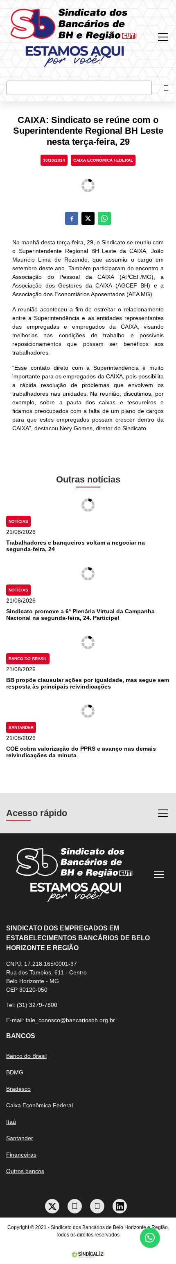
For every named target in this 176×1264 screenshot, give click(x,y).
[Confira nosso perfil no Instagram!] (97, 1206)
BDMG (14, 1072)
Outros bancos (25, 1171)
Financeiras (21, 1154)
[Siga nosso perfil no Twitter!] (52, 1206)
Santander (21, 727)
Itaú (11, 1121)
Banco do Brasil (28, 658)
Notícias (18, 521)
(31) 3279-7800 (37, 1005)
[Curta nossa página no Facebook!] (75, 1206)
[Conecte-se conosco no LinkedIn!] (120, 1206)
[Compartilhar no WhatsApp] (104, 218)
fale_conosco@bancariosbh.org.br (70, 1020)
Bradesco (18, 1088)
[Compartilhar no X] (88, 218)
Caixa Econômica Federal (103, 160)
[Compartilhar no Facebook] (71, 218)
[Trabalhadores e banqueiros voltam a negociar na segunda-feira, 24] (88, 505)
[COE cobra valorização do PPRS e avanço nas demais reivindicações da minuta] (88, 711)
